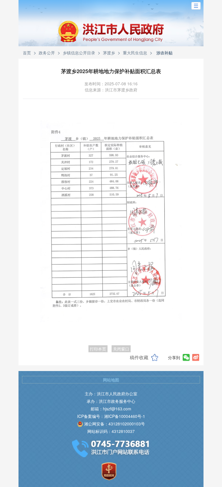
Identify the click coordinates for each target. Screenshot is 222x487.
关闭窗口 (121, 349)
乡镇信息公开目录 (79, 53)
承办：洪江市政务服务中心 (111, 401)
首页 (27, 53)
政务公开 (47, 53)
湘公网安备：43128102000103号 (114, 424)
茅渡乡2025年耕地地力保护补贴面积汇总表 (111, 71)
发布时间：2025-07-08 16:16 (111, 83)
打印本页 (98, 349)
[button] (196, 6)
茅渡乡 (109, 53)
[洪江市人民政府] (111, 35)
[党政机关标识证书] (109, 471)
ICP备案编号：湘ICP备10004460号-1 (111, 416)
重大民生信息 (135, 53)
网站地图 (111, 380)
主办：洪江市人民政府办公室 (111, 393)
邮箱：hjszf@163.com (111, 409)
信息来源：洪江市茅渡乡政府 (111, 90)
